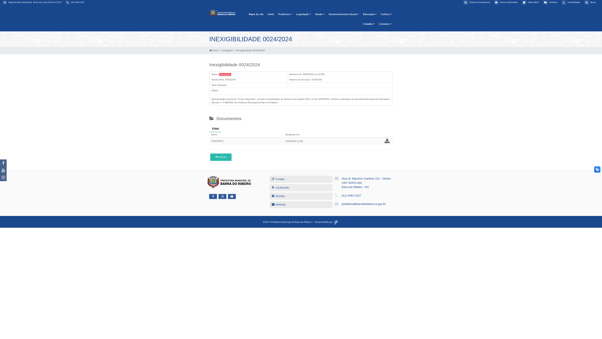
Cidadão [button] (368, 24)
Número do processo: (300, 79)
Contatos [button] (384, 24)
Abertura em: (295, 74)
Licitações (227, 50)
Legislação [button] (302, 14)
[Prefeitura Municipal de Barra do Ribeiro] (222, 13)
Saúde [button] (319, 14)
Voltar (222, 157)
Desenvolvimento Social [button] (343, 14)
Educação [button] (369, 14)
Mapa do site (256, 14)
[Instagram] (3, 177)
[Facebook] (3, 163)
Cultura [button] (385, 14)
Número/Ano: (218, 79)
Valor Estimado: (219, 85)
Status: (214, 74)
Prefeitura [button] (284, 14)
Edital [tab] (215, 128)
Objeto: (215, 90)
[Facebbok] (213, 196)
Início (271, 14)
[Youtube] (3, 170)
